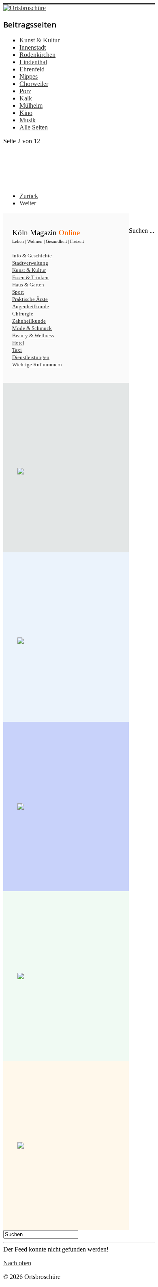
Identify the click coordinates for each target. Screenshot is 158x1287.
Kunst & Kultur (39, 40)
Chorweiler (33, 83)
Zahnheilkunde (29, 321)
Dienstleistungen (30, 357)
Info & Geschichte (32, 256)
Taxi (17, 350)
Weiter (27, 203)
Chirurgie (22, 314)
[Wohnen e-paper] (66, 806)
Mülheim (31, 105)
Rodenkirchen (37, 54)
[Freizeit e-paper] (66, 1145)
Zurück (28, 195)
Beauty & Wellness (33, 335)
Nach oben (17, 1263)
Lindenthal (33, 61)
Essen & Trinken (30, 277)
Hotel (18, 343)
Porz (25, 91)
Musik (27, 120)
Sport (18, 292)
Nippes (28, 76)
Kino (25, 112)
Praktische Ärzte (30, 299)
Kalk (25, 98)
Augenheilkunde (30, 306)
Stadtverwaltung (30, 263)
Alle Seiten (33, 127)
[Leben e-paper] (66, 640)
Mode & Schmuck (32, 328)
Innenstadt (32, 47)
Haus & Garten (28, 285)
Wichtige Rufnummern (37, 364)
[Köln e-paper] (66, 471)
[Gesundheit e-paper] (66, 976)
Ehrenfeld (32, 69)
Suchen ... (141, 230)
